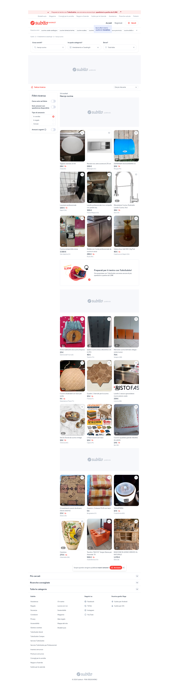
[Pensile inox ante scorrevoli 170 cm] (99, 150)
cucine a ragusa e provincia (112, 30)
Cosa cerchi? (37, 43)
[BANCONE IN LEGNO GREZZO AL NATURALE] (126, 540)
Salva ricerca (39, 87)
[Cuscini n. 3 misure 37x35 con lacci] (99, 496)
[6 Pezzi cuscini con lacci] (99, 425)
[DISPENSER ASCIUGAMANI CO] (126, 150)
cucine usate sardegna (49, 30)
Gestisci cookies (36, 628)
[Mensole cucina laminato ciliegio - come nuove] (126, 337)
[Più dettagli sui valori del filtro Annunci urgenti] (45, 130)
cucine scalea (81, 30)
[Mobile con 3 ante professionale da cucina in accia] (99, 237)
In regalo (36, 120)
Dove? (105, 43)
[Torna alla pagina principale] (43, 23)
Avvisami (117, 568)
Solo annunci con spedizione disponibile (40, 107)
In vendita (36, 116)
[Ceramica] (72, 540)
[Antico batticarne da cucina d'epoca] (72, 337)
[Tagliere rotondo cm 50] (72, 150)
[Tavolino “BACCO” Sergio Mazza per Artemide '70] (99, 540)
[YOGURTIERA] (126, 496)
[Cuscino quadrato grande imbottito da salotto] (126, 425)
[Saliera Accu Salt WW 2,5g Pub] (126, 237)
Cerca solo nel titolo (39, 101)
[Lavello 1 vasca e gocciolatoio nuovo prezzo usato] (126, 381)
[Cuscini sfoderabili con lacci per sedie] (72, 381)
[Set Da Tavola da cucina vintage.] (72, 425)
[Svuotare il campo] (63, 47)
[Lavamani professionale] (72, 193)
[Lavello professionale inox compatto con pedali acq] (99, 193)
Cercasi (36, 124)
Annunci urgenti (38, 130)
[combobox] (49, 47)
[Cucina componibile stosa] (72, 237)
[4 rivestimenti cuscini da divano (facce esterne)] (72, 496)
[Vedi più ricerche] (137, 30)
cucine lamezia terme (67, 30)
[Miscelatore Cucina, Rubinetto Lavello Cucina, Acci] (126, 193)
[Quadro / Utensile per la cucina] (99, 381)
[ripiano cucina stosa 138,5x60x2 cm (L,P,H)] (99, 337)
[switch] (53, 101)
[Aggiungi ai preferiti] (82, 133)
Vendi (133, 23)
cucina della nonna (130, 30)
